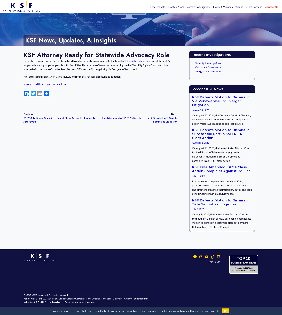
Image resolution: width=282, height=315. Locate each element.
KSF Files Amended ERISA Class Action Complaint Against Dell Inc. (221, 169)
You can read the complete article (45, 83)
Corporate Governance (208, 67)
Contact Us (271, 7)
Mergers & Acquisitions (208, 71)
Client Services (254, 7)
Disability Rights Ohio (137, 60)
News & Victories (223, 7)
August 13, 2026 (200, 109)
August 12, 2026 (200, 142)
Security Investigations (208, 63)
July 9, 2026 (198, 209)
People (161, 7)
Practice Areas (176, 7)
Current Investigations (199, 7)
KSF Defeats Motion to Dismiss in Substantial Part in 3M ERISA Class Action (221, 134)
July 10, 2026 (198, 175)
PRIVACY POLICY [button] (213, 262)
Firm (152, 7)
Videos (239, 7)
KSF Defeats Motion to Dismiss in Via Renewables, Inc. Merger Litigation (221, 101)
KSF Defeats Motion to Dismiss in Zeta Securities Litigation (221, 202)
